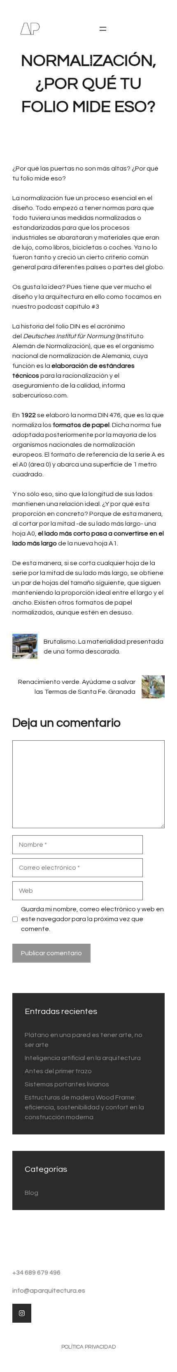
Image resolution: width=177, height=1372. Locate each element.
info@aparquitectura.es (48, 1290)
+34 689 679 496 (36, 1272)
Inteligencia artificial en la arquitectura (83, 1058)
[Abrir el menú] (103, 29)
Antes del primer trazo (58, 1071)
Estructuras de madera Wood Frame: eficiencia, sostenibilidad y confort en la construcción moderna (84, 1107)
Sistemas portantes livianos (67, 1084)
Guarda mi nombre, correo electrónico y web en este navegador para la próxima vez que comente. (92, 919)
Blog (31, 1193)
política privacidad (88, 1347)
